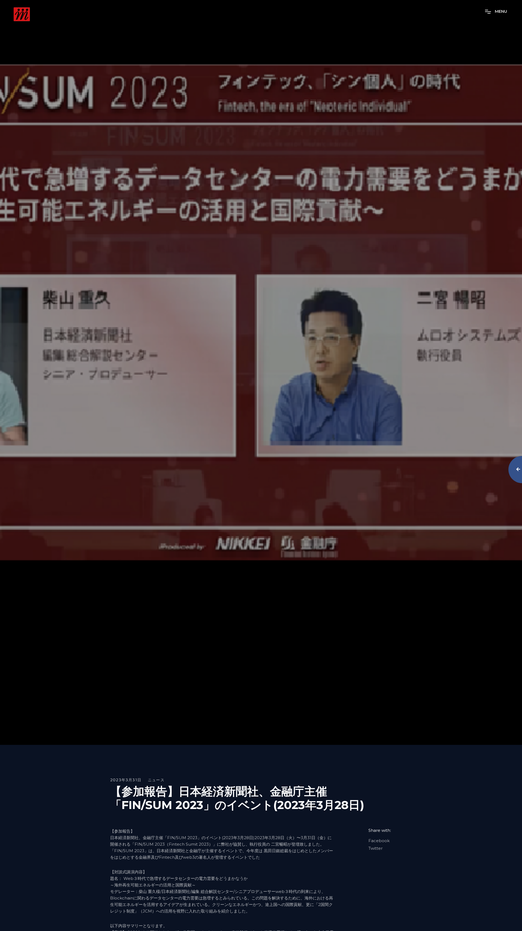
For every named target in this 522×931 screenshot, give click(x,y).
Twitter (375, 848)
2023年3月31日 (125, 780)
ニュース (156, 780)
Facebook (379, 840)
